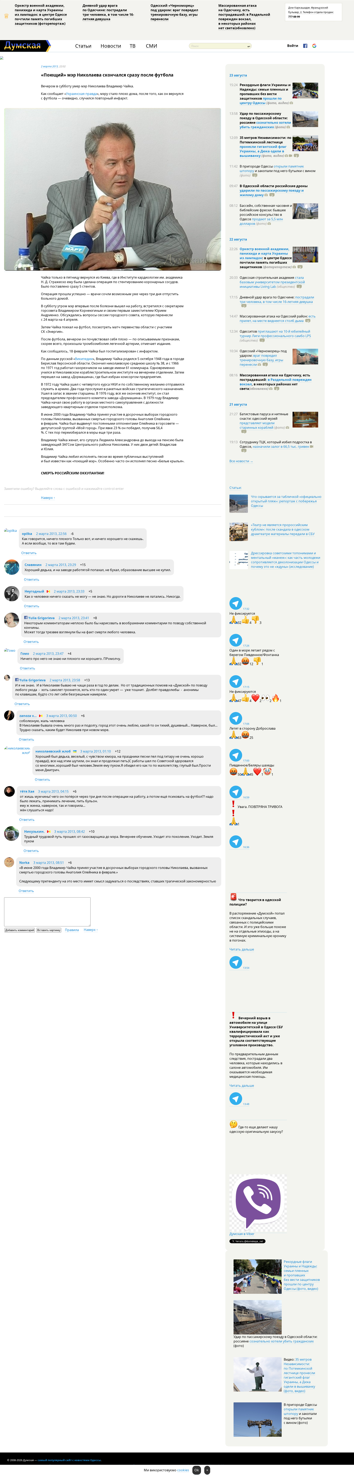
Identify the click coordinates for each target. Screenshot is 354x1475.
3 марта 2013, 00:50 (61, 715)
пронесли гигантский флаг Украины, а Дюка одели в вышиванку (263, 151)
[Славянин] (11, 573)
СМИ (151, 45)
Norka (24, 862)
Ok (196, 1470)
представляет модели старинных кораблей (257, 425)
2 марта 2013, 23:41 (74, 618)
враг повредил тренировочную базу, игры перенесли (261, 360)
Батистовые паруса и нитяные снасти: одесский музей (264, 416)
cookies (183, 1470)
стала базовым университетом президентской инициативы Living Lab (272, 282)
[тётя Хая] (9, 795)
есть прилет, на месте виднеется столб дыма (278, 318)
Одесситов (249, 331)
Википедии (84, 359)
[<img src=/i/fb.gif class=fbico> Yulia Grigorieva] (11, 626)
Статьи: (235, 487)
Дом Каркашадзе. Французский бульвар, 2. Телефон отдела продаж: (311, 12)
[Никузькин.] (11, 839)
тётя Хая (27, 791)
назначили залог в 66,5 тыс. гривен (281, 446)
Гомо (24, 653)
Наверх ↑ (48, 497)
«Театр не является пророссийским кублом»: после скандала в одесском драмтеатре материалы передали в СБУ (283, 529)
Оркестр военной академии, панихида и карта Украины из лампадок (264, 253)
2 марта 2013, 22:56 (51, 533)
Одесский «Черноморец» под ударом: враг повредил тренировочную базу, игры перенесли (174, 12)
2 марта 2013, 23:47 (48, 653)
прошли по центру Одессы (261, 100)
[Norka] (9, 866)
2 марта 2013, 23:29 (60, 565)
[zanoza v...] (9, 719)
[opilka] (10, 530)
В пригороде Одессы (257, 166)
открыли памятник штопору (299, 1411)
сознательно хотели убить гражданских (265, 124)
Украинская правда (81, 93)
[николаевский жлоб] (17, 752)
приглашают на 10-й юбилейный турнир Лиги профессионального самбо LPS (275, 333)
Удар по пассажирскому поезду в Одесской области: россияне (264, 118)
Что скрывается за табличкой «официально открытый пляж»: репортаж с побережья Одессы (286, 501)
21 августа (238, 404)
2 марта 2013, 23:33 (69, 591)
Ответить (29, 553)
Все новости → (241, 461)
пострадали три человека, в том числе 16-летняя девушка (277, 299)
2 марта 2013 (49, 66)
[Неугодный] (11, 600)
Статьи (83, 45)
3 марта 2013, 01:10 (95, 751)
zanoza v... (28, 715)
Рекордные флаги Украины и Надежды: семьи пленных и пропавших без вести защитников (265, 92)
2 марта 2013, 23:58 (65, 680)
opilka (27, 533)
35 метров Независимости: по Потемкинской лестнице (265, 139)
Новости (111, 45)
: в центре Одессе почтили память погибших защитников (266, 262)
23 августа (238, 75)
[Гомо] (9, 650)
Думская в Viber (241, 1234)
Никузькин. (34, 831)
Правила (72, 930)
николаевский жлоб (53, 751)
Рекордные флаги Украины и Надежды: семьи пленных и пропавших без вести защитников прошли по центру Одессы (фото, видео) (302, 1275)
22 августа (238, 239)
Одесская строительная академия (267, 277)
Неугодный (34, 591)
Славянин (33, 565)
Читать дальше (241, 949)
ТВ (133, 45)
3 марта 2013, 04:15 (53, 791)
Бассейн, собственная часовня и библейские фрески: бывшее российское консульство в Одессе (266, 212)
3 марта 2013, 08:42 (69, 831)
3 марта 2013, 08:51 (48, 862)
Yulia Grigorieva (41, 618)
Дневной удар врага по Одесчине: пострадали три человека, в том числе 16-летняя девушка (108, 12)
